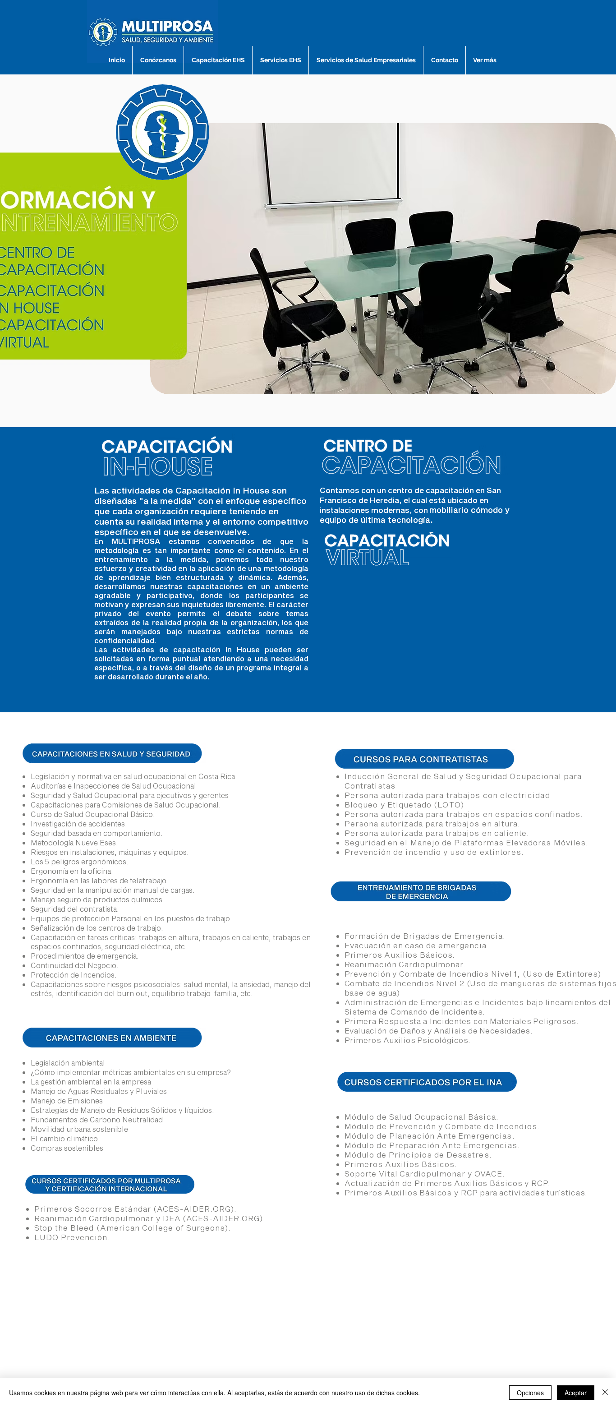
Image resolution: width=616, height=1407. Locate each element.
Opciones (530, 1392)
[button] (383, 258)
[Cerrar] (605, 1392)
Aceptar (576, 1392)
